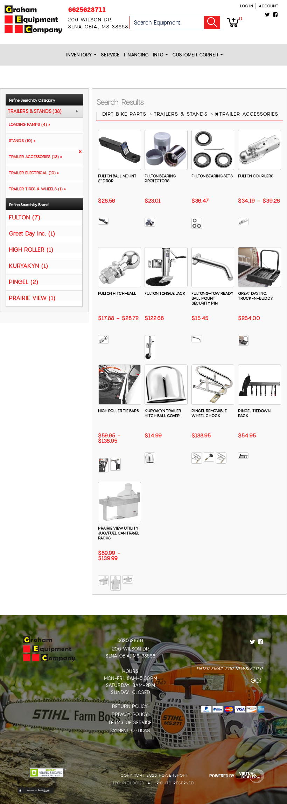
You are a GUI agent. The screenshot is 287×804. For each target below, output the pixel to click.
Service (110, 55)
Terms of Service (130, 722)
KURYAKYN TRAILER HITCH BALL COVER (163, 413)
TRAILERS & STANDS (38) (35, 111)
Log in (246, 6)
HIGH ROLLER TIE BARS (118, 410)
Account (268, 6)
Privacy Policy (130, 714)
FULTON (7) (24, 217)
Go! (212, 22)
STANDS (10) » (20, 140)
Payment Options (130, 731)
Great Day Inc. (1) (32, 233)
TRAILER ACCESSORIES (249, 114)
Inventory (80, 55)
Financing (136, 55)
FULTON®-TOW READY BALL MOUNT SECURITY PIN (212, 298)
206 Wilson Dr (130, 649)
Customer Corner (196, 55)
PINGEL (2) (23, 281)
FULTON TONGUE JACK (165, 293)
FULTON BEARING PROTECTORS (160, 178)
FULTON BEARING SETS (212, 175)
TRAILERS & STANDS (182, 114)
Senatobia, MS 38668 (130, 656)
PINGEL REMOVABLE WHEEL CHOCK (209, 413)
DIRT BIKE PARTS (125, 114)
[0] (233, 22)
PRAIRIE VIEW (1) (32, 297)
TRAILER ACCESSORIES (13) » (34, 156)
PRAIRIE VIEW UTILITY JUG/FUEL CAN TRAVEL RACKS (118, 533)
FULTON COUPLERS (255, 175)
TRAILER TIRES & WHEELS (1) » (36, 188)
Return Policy (130, 706)
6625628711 (87, 9)
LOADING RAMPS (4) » (28, 124)
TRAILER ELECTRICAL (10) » (32, 172)
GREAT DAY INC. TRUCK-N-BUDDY (255, 296)
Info (159, 55)
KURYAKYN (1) (28, 265)
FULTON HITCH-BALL (117, 293)
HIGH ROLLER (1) (31, 249)
